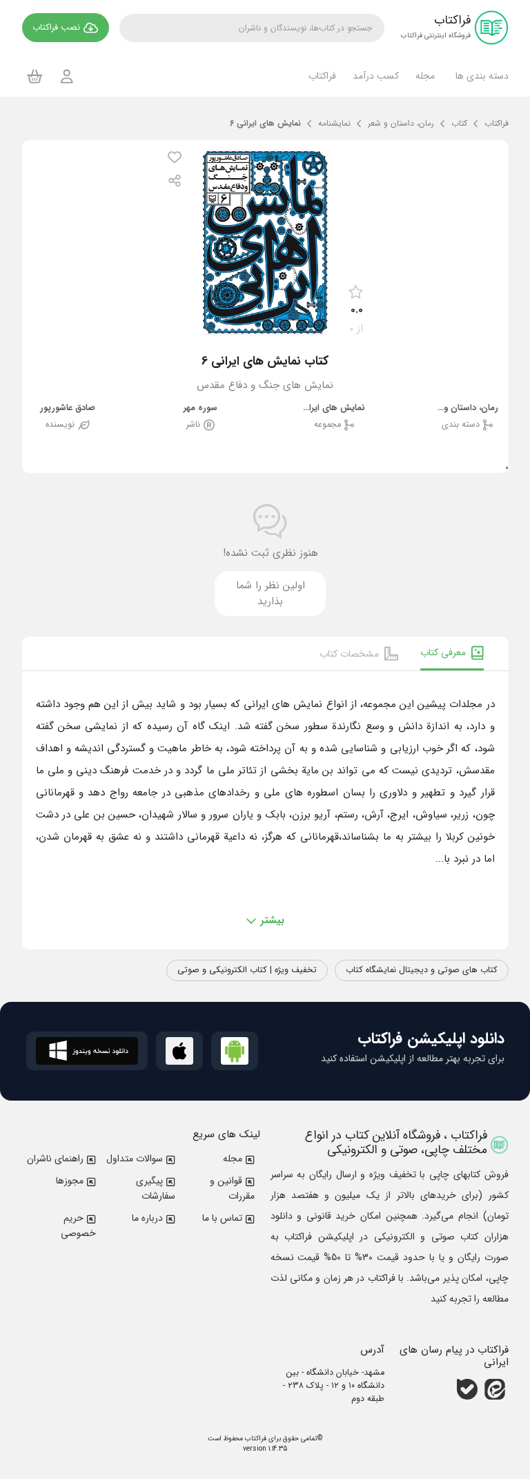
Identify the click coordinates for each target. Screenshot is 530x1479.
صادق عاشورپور (67, 408)
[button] (480, 76)
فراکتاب (254, 1438)
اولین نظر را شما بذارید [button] (270, 593)
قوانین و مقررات (232, 1188)
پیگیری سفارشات (155, 1188)
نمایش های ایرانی (334, 408)
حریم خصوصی (78, 1225)
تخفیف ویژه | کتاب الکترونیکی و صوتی (247, 970)
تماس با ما (222, 1218)
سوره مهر (200, 408)
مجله (232, 1158)
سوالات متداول (134, 1158)
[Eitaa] (494, 1389)
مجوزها (70, 1180)
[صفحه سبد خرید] (35, 76)
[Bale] (467, 1389)
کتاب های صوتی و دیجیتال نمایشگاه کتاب (422, 970)
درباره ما (147, 1218)
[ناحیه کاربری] (67, 76)
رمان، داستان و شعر (467, 408)
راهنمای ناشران (55, 1158)
